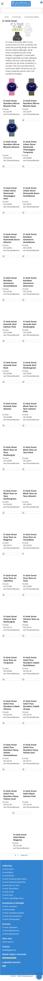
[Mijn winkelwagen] (39, 4)
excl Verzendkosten (11, 114)
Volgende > (24, 855)
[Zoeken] (40, 10)
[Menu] (2, 4)
